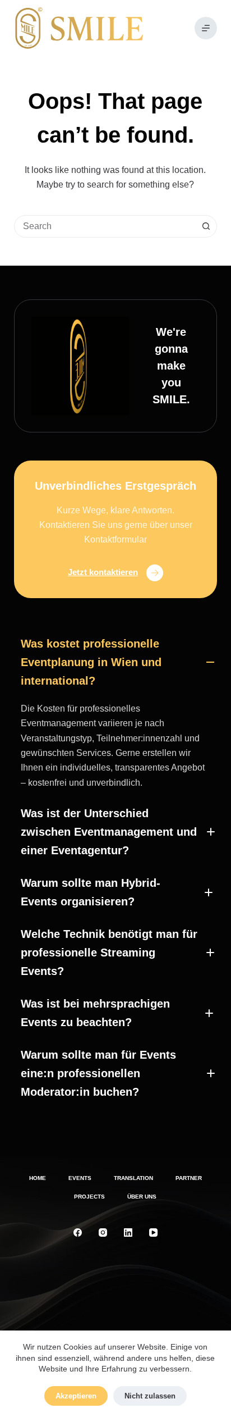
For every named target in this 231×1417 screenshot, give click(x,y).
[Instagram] (103, 1232)
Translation (133, 1178)
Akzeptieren (76, 1396)
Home (37, 1178)
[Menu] (206, 28)
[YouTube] (153, 1232)
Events (79, 1178)
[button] (115, 662)
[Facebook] (77, 1232)
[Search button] (205, 226)
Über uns (141, 1196)
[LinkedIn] (128, 1232)
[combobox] (105, 226)
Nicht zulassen (149, 1396)
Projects (89, 1196)
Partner (188, 1178)
